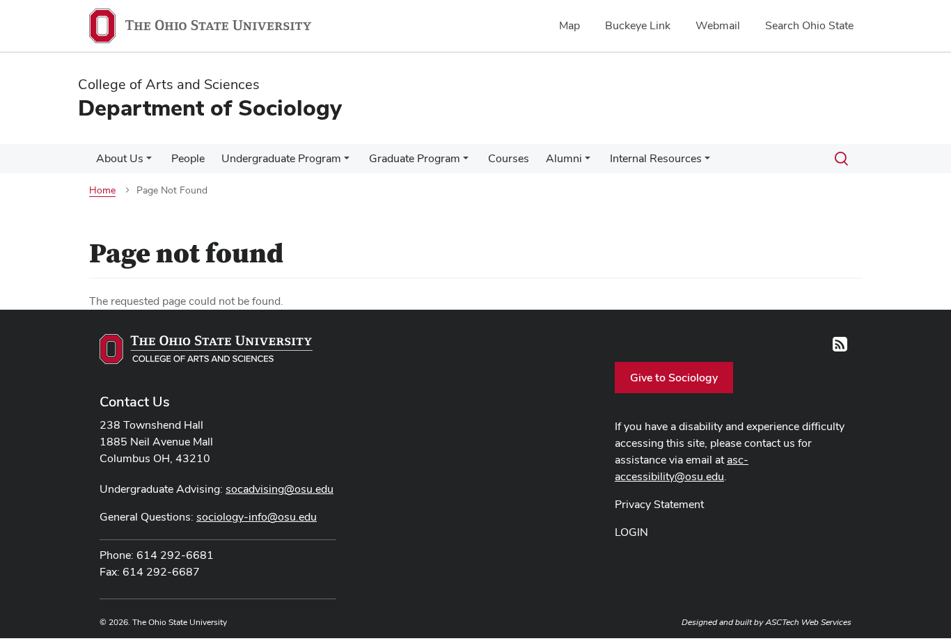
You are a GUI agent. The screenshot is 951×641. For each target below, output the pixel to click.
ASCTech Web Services (808, 622)
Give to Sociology (674, 377)
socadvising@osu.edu (279, 489)
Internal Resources (656, 158)
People (188, 158)
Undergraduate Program (281, 158)
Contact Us (135, 402)
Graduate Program (414, 158)
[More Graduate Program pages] (465, 162)
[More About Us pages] (149, 162)
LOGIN (631, 532)
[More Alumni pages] (587, 162)
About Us (119, 158)
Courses (508, 158)
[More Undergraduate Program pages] (346, 162)
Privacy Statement (659, 504)
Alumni (564, 158)
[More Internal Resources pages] (707, 162)
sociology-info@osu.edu (256, 516)
